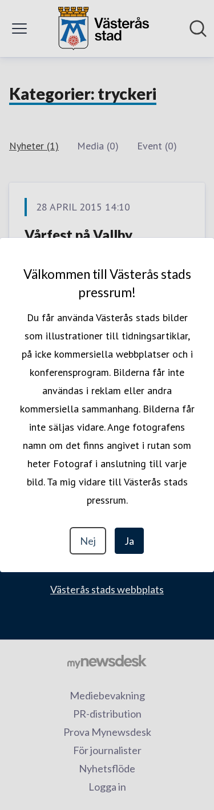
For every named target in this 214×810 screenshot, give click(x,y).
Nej (88, 540)
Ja (129, 540)
